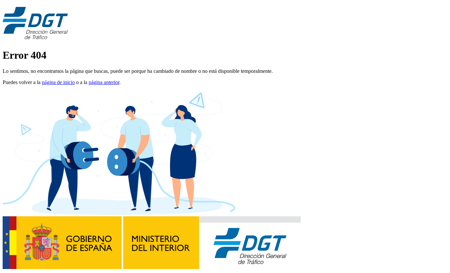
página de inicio (58, 82)
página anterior (104, 82)
